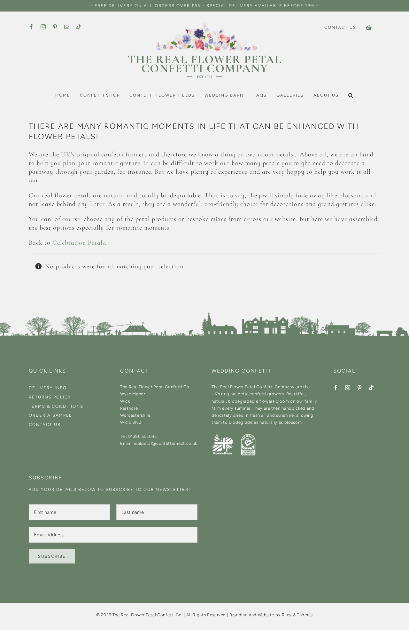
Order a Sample (50, 415)
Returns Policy (50, 397)
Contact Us (45, 424)
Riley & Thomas (297, 614)
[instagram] (43, 26)
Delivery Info (48, 387)
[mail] (67, 26)
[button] (351, 95)
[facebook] (31, 26)
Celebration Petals (78, 243)
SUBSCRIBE (52, 556)
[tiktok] (78, 26)
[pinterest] (55, 26)
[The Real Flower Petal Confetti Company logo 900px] (204, 24)
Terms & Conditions (56, 406)
